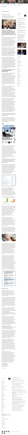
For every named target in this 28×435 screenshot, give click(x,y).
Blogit (2, 384)
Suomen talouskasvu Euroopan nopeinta (17, 379)
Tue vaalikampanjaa (4, 6)
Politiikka (18, 77)
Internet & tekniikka (19, 65)
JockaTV (18, 66)
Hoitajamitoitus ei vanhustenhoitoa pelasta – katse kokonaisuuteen (8, 16)
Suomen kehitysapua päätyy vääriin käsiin (17, 389)
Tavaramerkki (19, 80)
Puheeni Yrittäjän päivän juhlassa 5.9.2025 (17, 410)
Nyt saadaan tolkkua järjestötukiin (21, 26)
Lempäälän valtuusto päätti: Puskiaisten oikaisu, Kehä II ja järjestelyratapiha (20, 37)
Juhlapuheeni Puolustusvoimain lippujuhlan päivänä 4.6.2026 (19, 390)
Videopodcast (3, 407)
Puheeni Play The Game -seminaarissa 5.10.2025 (18, 406)
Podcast (18, 76)
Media (18, 73)
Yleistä (18, 84)
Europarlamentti (19, 62)
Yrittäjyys (3, 410)
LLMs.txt (3, 420)
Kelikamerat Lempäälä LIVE (5, 419)
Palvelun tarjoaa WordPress (15, 431)
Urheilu (18, 81)
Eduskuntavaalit (19, 61)
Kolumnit (3, 392)
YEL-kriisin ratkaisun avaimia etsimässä (17, 407)
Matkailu (18, 72)
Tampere (3, 403)
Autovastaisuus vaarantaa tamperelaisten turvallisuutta (19, 401)
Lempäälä (18, 69)
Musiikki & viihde (4, 399)
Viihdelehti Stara (4, 427)
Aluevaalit (18, 58)
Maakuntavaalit (3, 395)
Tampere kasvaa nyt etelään (15, 396)
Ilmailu (2, 388)
